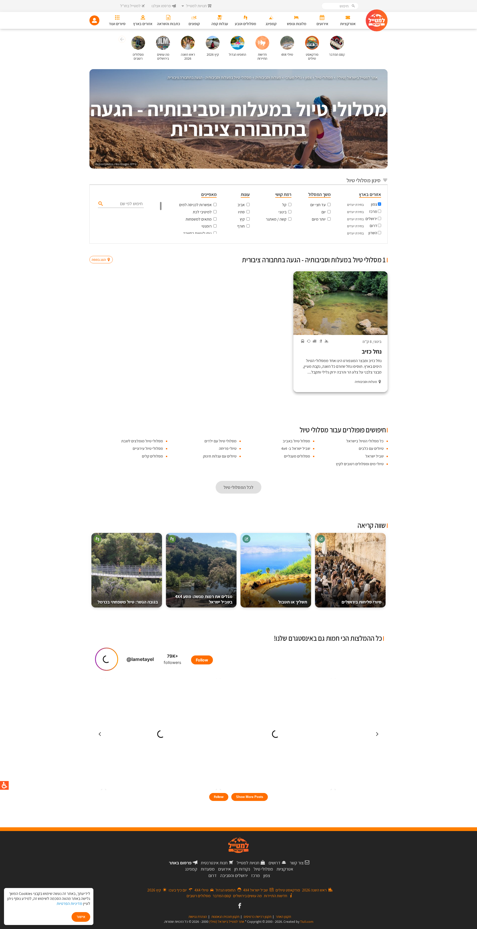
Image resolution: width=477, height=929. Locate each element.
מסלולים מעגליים (297, 456)
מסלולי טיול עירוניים (148, 448)
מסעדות (208, 869)
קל (284, 204)
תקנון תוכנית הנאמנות (225, 916)
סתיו (241, 212)
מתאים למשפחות (199, 219)
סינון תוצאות (367, 250)
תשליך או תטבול (292, 602)
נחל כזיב (372, 351)
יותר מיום (319, 219)
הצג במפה (103, 250)
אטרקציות (285, 869)
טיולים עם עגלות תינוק (220, 456)
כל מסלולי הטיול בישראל (365, 441)
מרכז (373, 211)
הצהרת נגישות (198, 916)
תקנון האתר (283, 916)
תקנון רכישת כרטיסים (257, 916)
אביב (241, 204)
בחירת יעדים (355, 204)
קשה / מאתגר (276, 219)
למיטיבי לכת (202, 212)
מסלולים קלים (152, 456)
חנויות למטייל (248, 863)
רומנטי (206, 226)
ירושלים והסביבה (234, 875)
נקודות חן (242, 869)
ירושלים (371, 218)
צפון (374, 204)
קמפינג (191, 869)
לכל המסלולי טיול (238, 487)
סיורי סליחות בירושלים (362, 602)
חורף (241, 226)
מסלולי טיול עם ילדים (220, 441)
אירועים (224, 869)
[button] (121, 40)
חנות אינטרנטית (214, 863)
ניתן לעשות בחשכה (197, 233)
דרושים (274, 863)
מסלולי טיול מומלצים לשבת (142, 441)
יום (323, 212)
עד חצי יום (318, 204)
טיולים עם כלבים (371, 448)
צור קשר (297, 863)
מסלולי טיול (263, 869)
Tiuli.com (307, 921)
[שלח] (100, 203)
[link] (239, 906)
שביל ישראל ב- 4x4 (295, 448)
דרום (373, 225)
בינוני (282, 212)
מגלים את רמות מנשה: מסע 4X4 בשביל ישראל (204, 599)
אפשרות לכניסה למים (195, 204)
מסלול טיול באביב (296, 441)
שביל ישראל (374, 456)
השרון (372, 232)
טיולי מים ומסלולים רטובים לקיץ (360, 463)
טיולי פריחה (228, 448)
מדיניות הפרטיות (69, 903)
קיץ (242, 219)
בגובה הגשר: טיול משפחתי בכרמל (128, 602)
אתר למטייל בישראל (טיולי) (226, 921)
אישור (81, 916)
